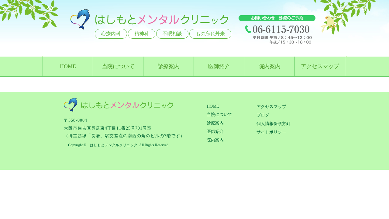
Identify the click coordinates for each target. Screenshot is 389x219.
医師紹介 (219, 66)
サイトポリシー (271, 132)
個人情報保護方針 (273, 123)
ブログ (262, 115)
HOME (68, 66)
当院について (118, 66)
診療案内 (169, 66)
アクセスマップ (320, 66)
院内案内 (270, 66)
